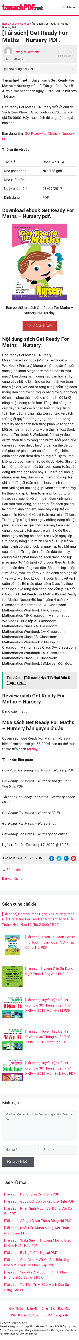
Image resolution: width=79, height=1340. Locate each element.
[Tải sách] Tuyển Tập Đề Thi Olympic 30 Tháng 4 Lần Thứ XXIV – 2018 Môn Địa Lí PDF (48, 1005)
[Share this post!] (51, 860)
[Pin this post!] (73, 860)
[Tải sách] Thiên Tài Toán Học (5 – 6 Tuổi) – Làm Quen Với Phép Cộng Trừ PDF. (50, 942)
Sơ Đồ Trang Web (56, 1315)
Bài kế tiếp (10, 878)
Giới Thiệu (16, 1308)
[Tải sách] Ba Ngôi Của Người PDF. (31, 1253)
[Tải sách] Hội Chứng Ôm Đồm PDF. (31, 1194)
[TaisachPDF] (22, 7)
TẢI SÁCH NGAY (39, 326)
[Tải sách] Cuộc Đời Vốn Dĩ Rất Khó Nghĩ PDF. (39, 1201)
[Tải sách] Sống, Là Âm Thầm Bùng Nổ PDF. (38, 1221)
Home (5, 23)
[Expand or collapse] (72, 69)
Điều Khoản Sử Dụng (25, 1315)
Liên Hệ (32, 1308)
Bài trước (14, 870)
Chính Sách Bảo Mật (56, 1308)
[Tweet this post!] (59, 860)
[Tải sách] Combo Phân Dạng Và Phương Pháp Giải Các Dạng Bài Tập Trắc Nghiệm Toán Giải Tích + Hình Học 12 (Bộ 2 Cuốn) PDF (38, 919)
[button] (40, 326)
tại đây (32, 749)
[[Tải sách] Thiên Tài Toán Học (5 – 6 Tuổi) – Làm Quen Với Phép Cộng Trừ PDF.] (12, 952)
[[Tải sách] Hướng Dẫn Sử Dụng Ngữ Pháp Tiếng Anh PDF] (12, 984)
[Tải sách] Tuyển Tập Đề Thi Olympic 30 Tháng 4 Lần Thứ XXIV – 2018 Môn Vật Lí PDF (48, 1036)
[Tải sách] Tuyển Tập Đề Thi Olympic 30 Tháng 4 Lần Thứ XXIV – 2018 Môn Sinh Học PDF (50, 1068)
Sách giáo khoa (20, 23)
